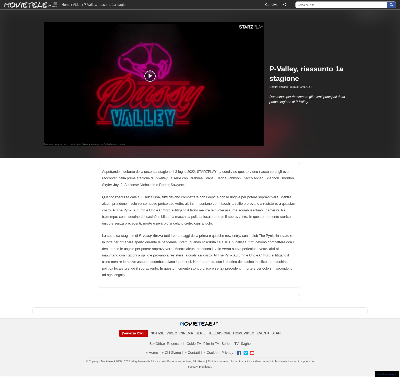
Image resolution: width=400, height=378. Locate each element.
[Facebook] (239, 353)
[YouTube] (252, 353)
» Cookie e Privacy (218, 353)
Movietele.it (25, 4)
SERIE (200, 333)
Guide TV (193, 344)
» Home (152, 353)
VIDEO (171, 333)
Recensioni (175, 344)
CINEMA (186, 333)
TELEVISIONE (219, 333)
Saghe (246, 344)
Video (77, 4)
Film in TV (211, 344)
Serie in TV (230, 344)
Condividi (272, 4)
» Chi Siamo (171, 353)
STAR (276, 333)
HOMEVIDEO (243, 333)
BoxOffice (157, 344)
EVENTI (263, 333)
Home (65, 4)
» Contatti (192, 353)
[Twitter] (246, 353)
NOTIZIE (157, 333)
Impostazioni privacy (387, 374)
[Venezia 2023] (134, 333)
